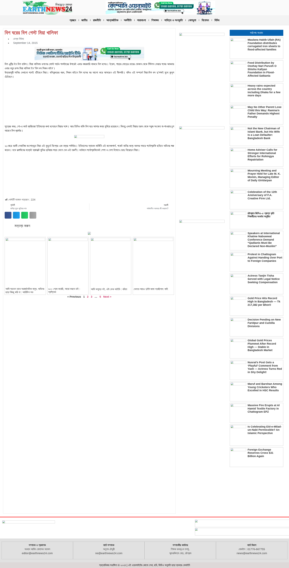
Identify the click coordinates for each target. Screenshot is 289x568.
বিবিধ (216, 20)
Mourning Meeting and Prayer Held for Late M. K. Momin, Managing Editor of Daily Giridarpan (264, 175)
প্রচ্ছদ (73, 20)
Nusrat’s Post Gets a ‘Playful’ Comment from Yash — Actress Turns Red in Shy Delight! (265, 367)
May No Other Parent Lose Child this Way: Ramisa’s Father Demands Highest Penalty (264, 112)
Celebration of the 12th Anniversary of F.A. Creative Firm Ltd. (262, 195)
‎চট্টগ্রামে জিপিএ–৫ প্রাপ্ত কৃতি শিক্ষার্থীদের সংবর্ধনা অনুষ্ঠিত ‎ (261, 215)
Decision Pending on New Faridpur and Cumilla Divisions (264, 323)
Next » (107, 296)
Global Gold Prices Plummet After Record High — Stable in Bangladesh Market (262, 345)
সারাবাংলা (141, 20)
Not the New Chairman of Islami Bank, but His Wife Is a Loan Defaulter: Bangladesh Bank (264, 133)
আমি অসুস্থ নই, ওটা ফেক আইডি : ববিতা (109, 289)
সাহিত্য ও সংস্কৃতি (173, 20)
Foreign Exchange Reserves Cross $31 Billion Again (260, 453)
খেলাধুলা (192, 20)
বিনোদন (205, 20)
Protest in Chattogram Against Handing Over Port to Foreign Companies (265, 257)
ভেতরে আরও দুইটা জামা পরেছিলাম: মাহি (151, 289)
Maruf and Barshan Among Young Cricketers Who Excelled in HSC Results (265, 387)
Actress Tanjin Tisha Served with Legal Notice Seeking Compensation (264, 279)
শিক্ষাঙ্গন (155, 20)
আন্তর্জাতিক (112, 20)
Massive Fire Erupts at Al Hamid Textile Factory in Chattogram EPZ (264, 408)
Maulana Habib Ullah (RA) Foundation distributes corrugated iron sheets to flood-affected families (264, 44)
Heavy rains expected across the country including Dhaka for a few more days (264, 90)
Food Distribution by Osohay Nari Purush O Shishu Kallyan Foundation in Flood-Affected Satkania (262, 69)
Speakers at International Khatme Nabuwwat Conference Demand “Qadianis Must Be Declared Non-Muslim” (264, 240)
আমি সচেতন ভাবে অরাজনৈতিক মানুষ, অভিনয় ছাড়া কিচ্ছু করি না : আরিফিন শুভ (25, 290)
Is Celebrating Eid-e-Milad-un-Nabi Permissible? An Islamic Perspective (265, 430)
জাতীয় (84, 20)
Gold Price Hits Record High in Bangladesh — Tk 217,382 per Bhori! (264, 301)
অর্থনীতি (128, 20)
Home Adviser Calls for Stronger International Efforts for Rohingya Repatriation (262, 154)
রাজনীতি (97, 20)
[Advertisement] (89, 102)
